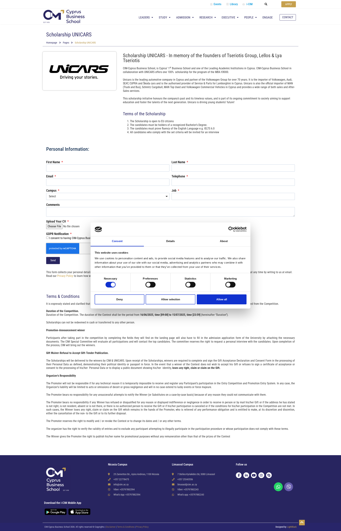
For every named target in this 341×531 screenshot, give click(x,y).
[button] (266, 4)
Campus (51, 190)
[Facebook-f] (239, 475)
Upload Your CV (56, 221)
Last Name (179, 162)
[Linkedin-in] (246, 475)
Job (174, 190)
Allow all (221, 299)
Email (50, 176)
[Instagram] (261, 475)
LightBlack (292, 526)
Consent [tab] (117, 241)
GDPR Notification (57, 234)
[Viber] (288, 486)
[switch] (150, 285)
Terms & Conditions (126, 526)
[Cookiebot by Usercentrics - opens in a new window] (231, 229)
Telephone (179, 176)
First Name (53, 162)
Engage (267, 17)
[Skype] (269, 475)
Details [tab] (170, 241)
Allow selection (170, 299)
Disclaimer (110, 526)
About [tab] (224, 241)
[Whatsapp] (278, 486)
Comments (53, 205)
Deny (119, 299)
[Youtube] (254, 475)
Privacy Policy (65, 276)
